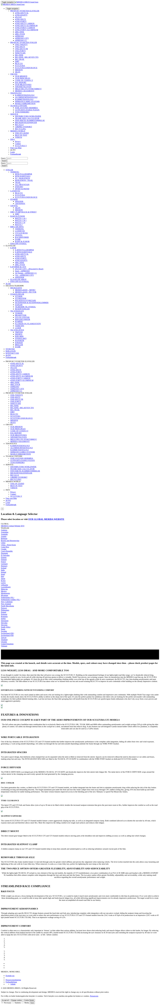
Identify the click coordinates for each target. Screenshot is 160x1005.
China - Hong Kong (8, 545)
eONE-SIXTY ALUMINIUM (26, 26)
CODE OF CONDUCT (24, 80)
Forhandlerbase (11, 982)
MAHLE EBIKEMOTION (25, 104)
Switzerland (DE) (7, 633)
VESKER (18, 313)
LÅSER (18, 328)
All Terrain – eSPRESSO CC (26, 273)
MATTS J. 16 (20, 223)
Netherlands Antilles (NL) (10, 600)
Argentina (4, 532)
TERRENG (14, 172)
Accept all (5, 1000)
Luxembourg (6, 587)
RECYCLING (20, 129)
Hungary (4, 566)
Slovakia (4, 623)
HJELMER (19, 336)
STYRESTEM (20, 298)
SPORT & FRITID (22, 189)
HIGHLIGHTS (16, 288)
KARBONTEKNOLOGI (24, 95)
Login (12, 152)
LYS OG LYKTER (22, 317)
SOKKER (19, 343)
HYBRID (14, 199)
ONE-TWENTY (21, 45)
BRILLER (19, 345)
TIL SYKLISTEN (17, 330)
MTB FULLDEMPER (23, 174)
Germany (4, 564)
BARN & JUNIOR (17, 216)
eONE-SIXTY (20, 19)
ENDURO (19, 187)
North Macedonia (7, 606)
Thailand (4, 640)
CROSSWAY (20, 204)
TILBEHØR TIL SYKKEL (25, 307)
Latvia (3, 583)
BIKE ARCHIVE (17, 227)
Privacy (18, 141)
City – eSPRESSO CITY (24, 275)
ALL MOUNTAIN (22, 185)
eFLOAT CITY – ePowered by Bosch (29, 269)
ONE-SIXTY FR (21, 49)
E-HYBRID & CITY (18, 267)
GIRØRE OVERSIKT (23, 127)
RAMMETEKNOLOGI (24, 99)
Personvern (94, 996)
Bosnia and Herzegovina (10, 541)
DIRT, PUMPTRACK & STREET (23, 212)
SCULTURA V (21, 146)
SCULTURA (20, 66)
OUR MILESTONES (23, 85)
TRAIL (18, 182)
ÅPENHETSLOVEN (23, 87)
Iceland (3, 568)
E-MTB (13, 248)
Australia (4, 534)
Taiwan (3, 638)
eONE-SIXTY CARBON (24, 23)
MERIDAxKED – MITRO (25, 290)
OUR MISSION (21, 76)
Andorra (4, 530)
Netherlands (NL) (7, 598)
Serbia (3, 619)
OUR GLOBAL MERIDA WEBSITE (46, 519)
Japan (3, 579)
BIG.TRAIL (19, 59)
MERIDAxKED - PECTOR (25, 292)
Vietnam (4, 646)
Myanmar (4, 595)
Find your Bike (16, 148)
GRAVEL (14, 206)
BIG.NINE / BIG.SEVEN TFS (26, 57)
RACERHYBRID (22, 237)
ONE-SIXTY (20, 47)
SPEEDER (19, 201)
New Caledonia (7, 602)
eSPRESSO (19, 36)
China (3, 543)
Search (4, 161)
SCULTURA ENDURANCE (26, 68)
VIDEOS (18, 137)
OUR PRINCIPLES (22, 78)
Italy (2, 576)
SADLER (18, 305)
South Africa (5, 627)
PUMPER (19, 322)
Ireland (3, 572)
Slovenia (4, 625)
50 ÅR (8, 284)
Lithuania (4, 585)
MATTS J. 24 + (21, 218)
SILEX (17, 72)
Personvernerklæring (13, 980)
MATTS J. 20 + (21, 220)
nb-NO (8, 500)
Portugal (4, 614)
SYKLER (9, 170)
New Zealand (6, 604)
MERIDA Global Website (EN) (12, 526)
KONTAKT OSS (12, 353)
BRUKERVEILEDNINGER (26, 123)
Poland (3, 612)
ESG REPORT (20, 82)
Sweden (4, 631)
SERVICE (14, 114)
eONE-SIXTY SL (22, 13)
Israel (3, 574)
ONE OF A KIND (22, 133)
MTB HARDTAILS (22, 176)
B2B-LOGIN (11, 351)
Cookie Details (29, 1000)
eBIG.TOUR (20, 34)
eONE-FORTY (21, 21)
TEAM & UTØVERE (18, 106)
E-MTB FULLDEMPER (24, 250)
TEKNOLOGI (15, 93)
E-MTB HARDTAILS (23, 252)
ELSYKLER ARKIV (18, 279)
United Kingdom (7, 644)
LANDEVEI (15, 191)
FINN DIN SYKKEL (18, 244)
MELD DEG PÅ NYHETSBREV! (28, 89)
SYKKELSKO (20, 338)
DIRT (17, 61)
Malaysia (4, 589)
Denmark (4, 553)
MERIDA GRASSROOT (24, 91)
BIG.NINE (19, 55)
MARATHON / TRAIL (24, 180)
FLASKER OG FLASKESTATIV (28, 324)
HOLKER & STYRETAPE (25, 300)
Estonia (3, 557)
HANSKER (19, 341)
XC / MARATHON (22, 178)
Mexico (4, 591)
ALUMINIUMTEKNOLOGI (26, 97)
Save (32, 1003)
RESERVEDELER (22, 309)
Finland (4, 560)
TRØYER (19, 332)
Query (3, 158)
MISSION (19, 70)
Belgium (4, 538)
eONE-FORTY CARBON (25, 28)
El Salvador (5, 555)
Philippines (5, 610)
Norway (4, 608)
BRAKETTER (20, 315)
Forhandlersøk (15, 154)
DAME (18, 239)
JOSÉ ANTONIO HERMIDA (26, 108)
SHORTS (18, 334)
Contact (18, 144)
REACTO (19, 64)
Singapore (4, 621)
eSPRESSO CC (21, 40)
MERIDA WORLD (17, 131)
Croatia (3, 549)
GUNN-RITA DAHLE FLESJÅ (27, 110)
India (3, 570)
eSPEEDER (19, 277)
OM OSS (13, 74)
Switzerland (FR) (7, 635)
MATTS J (18, 225)
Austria (3, 536)
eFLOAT (18, 17)
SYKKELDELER (17, 294)
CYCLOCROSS (21, 233)
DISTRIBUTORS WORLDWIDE (28, 116)
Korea (3, 581)
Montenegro (5, 593)
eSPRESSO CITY (22, 38)
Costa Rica (5, 547)
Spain (3, 629)
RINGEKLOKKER (22, 319)
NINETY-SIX (20, 53)
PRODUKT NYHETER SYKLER (23, 42)
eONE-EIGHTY (21, 15)
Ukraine (4, 642)
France (3, 562)
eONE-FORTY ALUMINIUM (26, 30)
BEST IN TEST (21, 135)
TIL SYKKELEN (17, 311)
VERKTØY (19, 326)
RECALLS (19, 125)
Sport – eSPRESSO (22, 271)
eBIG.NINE (19, 32)
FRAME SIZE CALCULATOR (27, 118)
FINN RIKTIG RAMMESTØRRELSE (30, 120)
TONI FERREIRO (22, 112)
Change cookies (16, 1000)
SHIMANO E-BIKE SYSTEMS (27, 101)
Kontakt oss (10, 976)
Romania (4, 616)
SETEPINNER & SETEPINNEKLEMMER (31, 303)
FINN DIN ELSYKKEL (19, 282)
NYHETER (10, 349)
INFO (12, 139)
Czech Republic (7, 551)
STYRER (18, 296)
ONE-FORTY (20, 51)
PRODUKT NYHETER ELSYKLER (24, 11)
